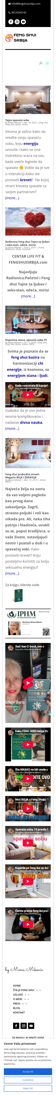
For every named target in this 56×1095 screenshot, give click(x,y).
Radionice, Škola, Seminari (18, 249)
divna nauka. (31, 422)
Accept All (28, 1071)
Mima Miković (15, 122)
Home (25, 124)
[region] (28, 1066)
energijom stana (22, 375)
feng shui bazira (25, 357)
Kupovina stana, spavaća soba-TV (26, 340)
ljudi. (44, 375)
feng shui (43, 122)
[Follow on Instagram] (17, 21)
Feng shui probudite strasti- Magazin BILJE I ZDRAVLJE (22, 476)
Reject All (28, 1088)
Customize (28, 1079)
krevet (26, 179)
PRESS (32, 344)
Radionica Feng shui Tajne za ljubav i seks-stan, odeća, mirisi (27, 243)
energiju (30, 143)
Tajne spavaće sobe (17, 120)
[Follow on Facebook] (10, 21)
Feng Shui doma (13, 124)
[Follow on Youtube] (23, 21)
